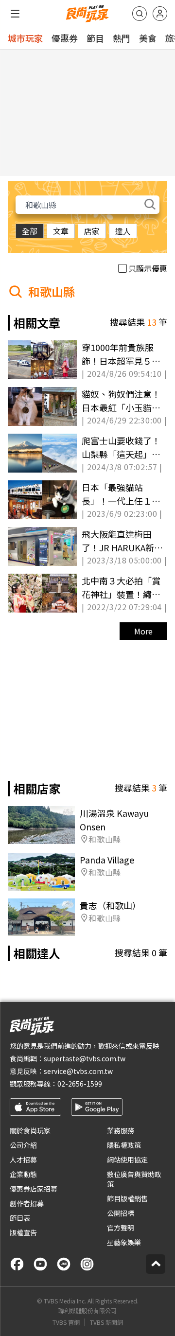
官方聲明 (120, 1227)
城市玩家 (25, 38)
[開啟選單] (15, 13)
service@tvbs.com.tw (78, 1071)
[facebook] (17, 1264)
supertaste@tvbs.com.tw (84, 1058)
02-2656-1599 (79, 1084)
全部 (29, 231)
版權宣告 (23, 1232)
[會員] (160, 13)
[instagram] (87, 1264)
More (143, 631)
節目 (95, 38)
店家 (92, 231)
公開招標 (120, 1213)
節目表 (20, 1218)
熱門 (121, 38)
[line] (63, 1264)
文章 (61, 231)
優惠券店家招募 (33, 1189)
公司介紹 (23, 1145)
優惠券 (65, 38)
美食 (148, 38)
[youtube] (40, 1264)
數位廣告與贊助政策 (134, 1179)
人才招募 (23, 1159)
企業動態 (23, 1174)
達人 (123, 231)
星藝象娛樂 (124, 1242)
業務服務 (120, 1130)
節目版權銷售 (127, 1198)
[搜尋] (139, 13)
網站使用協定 (127, 1159)
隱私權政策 (124, 1145)
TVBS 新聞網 (106, 1322)
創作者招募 (27, 1203)
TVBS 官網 (66, 1322)
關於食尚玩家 (30, 1130)
